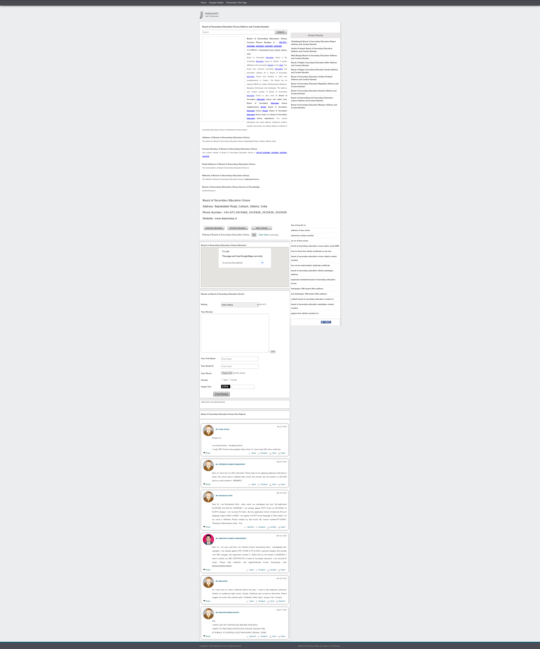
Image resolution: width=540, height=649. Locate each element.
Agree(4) (252, 636)
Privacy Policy (314, 646)
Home (203, 2)
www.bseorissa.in (209, 191)
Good (274, 453)
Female (234, 380)
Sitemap (336, 646)
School (270, 65)
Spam (283, 453)
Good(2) (273, 570)
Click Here (264, 235)
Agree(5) (250, 527)
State (281, 65)
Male (226, 380)
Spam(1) (282, 601)
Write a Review (261, 228)
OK (262, 263)
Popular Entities (216, 2)
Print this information (238, 228)
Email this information (214, 228)
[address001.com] (210, 15)
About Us (302, 646)
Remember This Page (236, 2)
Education (270, 57)
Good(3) (273, 527)
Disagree (264, 453)
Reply (208, 453)
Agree (253, 453)
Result (263, 107)
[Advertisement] (223, 79)
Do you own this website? (232, 263)
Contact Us (326, 646)
